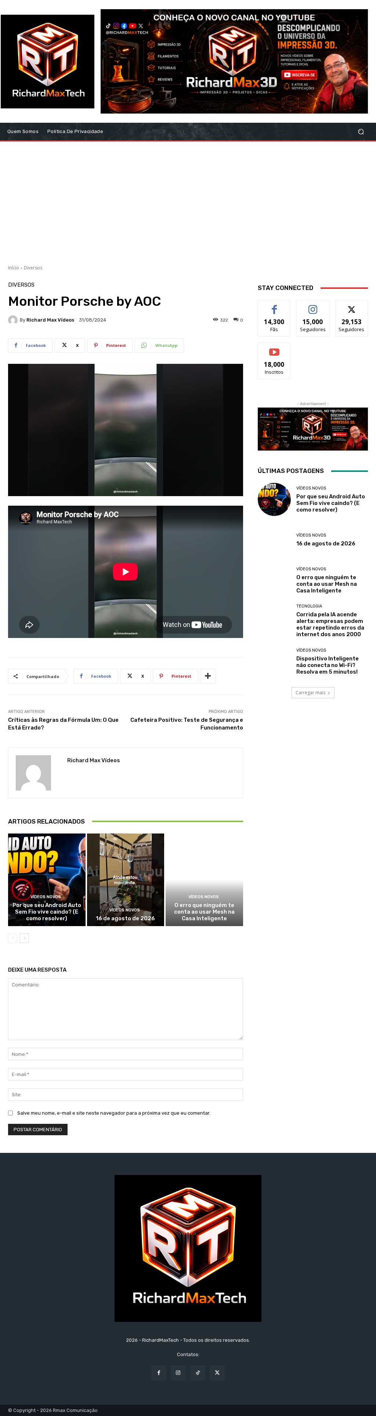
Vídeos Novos (45, 897)
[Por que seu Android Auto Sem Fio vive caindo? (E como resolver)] (47, 880)
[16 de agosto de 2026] (125, 880)
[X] (217, 1373)
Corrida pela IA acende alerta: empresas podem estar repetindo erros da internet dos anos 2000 (330, 624)
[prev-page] (12, 938)
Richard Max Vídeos (50, 320)
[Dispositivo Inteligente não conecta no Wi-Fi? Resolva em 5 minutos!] (274, 661)
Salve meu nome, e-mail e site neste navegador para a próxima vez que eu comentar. (113, 1113)
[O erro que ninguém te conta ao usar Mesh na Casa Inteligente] (204, 880)
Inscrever (274, 348)
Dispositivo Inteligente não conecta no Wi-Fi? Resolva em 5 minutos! (327, 665)
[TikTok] (198, 1373)
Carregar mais (310, 692)
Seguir (313, 305)
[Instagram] (178, 1373)
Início (13, 268)
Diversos (33, 268)
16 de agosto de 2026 (125, 918)
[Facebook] (159, 1373)
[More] (208, 676)
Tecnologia (309, 606)
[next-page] (24, 938)
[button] (360, 131)
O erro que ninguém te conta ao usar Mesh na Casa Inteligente (204, 912)
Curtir (274, 305)
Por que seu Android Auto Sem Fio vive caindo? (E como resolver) (46, 912)
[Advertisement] (188, 200)
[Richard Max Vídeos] (14, 320)
